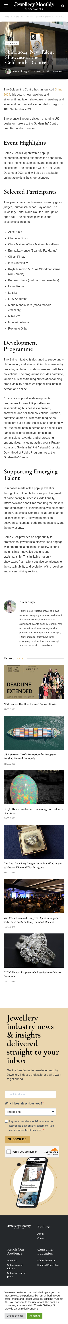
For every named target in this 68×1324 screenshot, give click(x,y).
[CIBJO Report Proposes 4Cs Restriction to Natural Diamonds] (34, 950)
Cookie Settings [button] (15, 1315)
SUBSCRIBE (17, 1139)
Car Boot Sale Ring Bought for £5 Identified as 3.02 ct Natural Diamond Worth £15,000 (33, 865)
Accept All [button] (35, 1315)
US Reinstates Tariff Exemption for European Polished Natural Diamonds (30, 756)
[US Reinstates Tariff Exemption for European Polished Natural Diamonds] (34, 733)
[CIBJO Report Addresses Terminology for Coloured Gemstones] (34, 787)
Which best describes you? (23, 1103)
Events (12, 43)
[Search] (62, 6)
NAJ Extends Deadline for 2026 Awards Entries (30, 704)
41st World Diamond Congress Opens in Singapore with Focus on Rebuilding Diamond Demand (32, 920)
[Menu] (6, 6)
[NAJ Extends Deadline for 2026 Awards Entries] (34, 682)
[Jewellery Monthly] (34, 6)
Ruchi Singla (22, 71)
